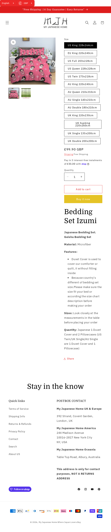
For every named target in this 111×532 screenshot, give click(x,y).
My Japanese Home (48, 522)
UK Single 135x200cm (82, 133)
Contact (13, 439)
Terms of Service (19, 408)
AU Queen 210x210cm (82, 92)
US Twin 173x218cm (81, 76)
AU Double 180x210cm (82, 107)
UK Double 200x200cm (82, 141)
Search (13, 446)
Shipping (68, 154)
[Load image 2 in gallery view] (26, 93)
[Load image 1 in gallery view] (14, 93)
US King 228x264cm (80, 45)
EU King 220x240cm (80, 53)
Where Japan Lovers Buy (69, 522)
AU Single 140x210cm (82, 99)
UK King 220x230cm (81, 115)
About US (14, 454)
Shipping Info (17, 416)
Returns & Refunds (20, 424)
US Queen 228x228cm (82, 68)
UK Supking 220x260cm (82, 124)
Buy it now (83, 199)
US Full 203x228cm (80, 61)
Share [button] (70, 358)
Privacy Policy (17, 431)
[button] (7, 23)
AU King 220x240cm (81, 84)
